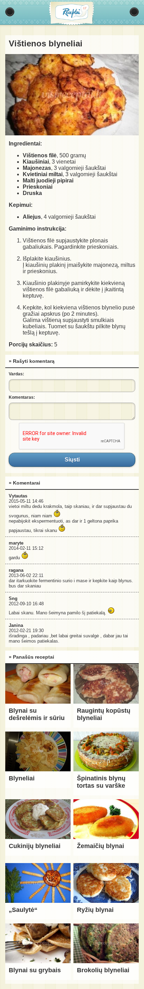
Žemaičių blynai (100, 845)
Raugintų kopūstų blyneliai (103, 714)
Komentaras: (22, 397)
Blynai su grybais (35, 970)
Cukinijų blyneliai (34, 845)
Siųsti (72, 459)
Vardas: (16, 374)
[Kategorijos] (9, 11)
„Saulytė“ (23, 909)
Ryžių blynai (95, 909)
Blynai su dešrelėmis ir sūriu (37, 714)
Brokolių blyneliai (103, 970)
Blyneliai (22, 778)
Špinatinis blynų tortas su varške (101, 782)
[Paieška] (134, 11)
